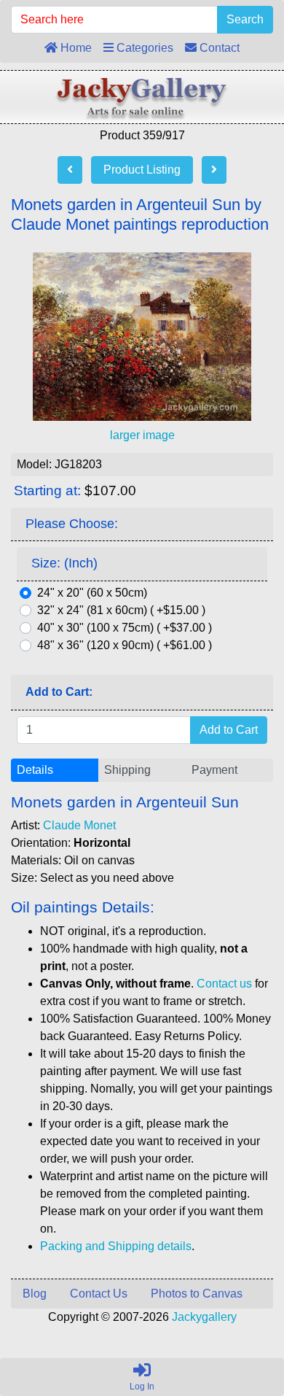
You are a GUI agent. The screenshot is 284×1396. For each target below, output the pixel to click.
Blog (35, 1293)
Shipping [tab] (127, 770)
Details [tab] (35, 770)
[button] (239, 1324)
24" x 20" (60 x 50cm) (92, 592)
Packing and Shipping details (116, 1246)
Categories (143, 48)
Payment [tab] (214, 770)
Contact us (224, 983)
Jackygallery (204, 1317)
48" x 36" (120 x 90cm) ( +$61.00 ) (124, 645)
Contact (218, 48)
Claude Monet (79, 825)
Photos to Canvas (196, 1293)
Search (245, 19)
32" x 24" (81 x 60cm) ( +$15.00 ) (121, 610)
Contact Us (98, 1293)
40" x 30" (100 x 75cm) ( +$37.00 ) (124, 627)
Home (75, 48)
